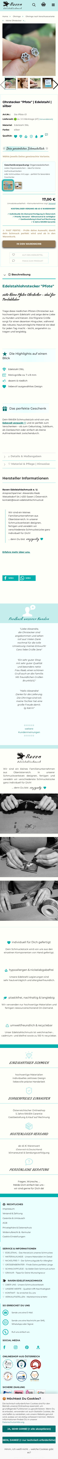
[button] (10, 578)
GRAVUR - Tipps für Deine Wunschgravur (25, 1273)
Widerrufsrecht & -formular (17, 1232)
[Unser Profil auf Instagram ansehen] (16, 1347)
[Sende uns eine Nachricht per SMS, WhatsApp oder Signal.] (6, 1322)
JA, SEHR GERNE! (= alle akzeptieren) (29, 1428)
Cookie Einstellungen (14, 1236)
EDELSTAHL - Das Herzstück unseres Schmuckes (29, 1252)
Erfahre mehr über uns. (16, 552)
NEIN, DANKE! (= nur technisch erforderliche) (29, 1440)
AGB (5, 1223)
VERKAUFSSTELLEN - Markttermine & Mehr (26, 1297)
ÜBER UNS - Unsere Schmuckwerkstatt (24, 1284)
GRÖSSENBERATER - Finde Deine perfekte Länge (29, 1264)
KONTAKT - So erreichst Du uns (20, 1293)
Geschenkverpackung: (26, 165)
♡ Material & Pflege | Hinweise (29, 463)
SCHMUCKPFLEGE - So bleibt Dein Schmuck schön (30, 1269)
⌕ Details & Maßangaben (24, 456)
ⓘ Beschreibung (19, 274)
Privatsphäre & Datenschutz (17, 1227)
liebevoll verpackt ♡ (14, 422)
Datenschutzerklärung (13, 1422)
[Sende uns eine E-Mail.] (6, 1312)
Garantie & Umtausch (14, 1218)
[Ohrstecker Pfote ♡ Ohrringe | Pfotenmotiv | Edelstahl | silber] (29, 49)
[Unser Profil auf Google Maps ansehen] (39, 1347)
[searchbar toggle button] (34, 5)
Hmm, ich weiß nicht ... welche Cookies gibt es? (29, 1451)
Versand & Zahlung (13, 1213)
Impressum (9, 1209)
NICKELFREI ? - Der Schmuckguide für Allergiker (29, 1260)
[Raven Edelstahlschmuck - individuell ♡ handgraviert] (11, 6)
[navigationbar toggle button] (53, 5)
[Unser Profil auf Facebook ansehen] (5, 1347)
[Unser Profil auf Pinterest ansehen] (27, 1347)
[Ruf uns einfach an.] (6, 1331)
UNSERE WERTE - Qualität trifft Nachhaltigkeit (27, 1289)
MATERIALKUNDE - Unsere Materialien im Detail (28, 1256)
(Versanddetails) (46, 119)
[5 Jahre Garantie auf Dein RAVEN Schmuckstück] (8, 1364)
